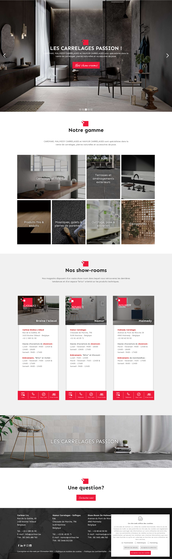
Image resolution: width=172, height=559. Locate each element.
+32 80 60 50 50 (100, 531)
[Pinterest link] (24, 546)
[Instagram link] (27, 546)
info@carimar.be (33, 534)
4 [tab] (89, 109)
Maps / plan (43, 397)
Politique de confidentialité (95, 551)
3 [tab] (86, 109)
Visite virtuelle (54, 397)
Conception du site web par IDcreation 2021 (35, 551)
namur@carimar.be (69, 537)
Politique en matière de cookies (69, 551)
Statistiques (141, 543)
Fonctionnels (128, 543)
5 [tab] (91, 109)
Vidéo (22, 397)
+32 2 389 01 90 (29, 531)
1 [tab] (80, 109)
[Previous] (4, 56)
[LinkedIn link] (21, 546)
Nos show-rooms (86, 65)
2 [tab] (83, 109)
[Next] (168, 56)
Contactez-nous (86, 497)
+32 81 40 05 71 (65, 534)
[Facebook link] (18, 546)
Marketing (153, 543)
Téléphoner (33, 397)
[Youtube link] (30, 546)
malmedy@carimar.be (106, 534)
